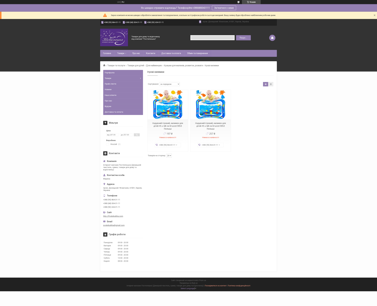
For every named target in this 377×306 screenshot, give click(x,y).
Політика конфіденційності (239, 286)
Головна (107, 53)
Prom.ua (202, 280)
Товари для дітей (135, 65)
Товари (120, 53)
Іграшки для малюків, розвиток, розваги (183, 65)
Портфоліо (110, 73)
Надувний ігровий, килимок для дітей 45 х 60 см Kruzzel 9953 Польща (167, 126)
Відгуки (108, 106)
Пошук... (243, 38)
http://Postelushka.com (113, 216)
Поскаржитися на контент (215, 286)
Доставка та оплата (171, 53)
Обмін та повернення (197, 53)
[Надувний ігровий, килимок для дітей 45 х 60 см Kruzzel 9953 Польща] (168, 105)
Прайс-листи (110, 84)
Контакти (150, 53)
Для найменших (154, 65)
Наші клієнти (110, 95)
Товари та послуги (116, 65)
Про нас (136, 53)
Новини (108, 89)
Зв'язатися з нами (224, 7)
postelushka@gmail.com (114, 225)
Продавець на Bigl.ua (188, 283)
